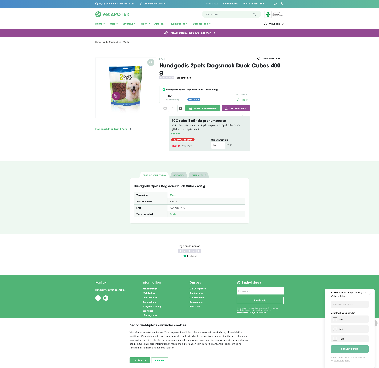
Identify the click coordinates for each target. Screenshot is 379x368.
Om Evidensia (197, 298)
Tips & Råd (212, 4)
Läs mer (206, 33)
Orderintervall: (219, 140)
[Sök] (254, 14)
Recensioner (197, 302)
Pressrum (195, 307)
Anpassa (160, 360)
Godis (173, 214)
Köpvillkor (147, 311)
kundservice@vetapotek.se (110, 290)
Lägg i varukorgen (205, 108)
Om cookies (149, 302)
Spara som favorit (272, 59)
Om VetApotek (198, 289)
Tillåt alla (139, 360)
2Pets (162, 59)
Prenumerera (238, 108)
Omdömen (178, 175)
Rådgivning (148, 293)
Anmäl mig (260, 301)
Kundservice (230, 4)
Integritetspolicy (151, 307)
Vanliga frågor (150, 289)
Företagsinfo (149, 316)
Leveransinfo (149, 298)
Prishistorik (199, 175)
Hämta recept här (253, 4)
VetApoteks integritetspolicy (251, 313)
